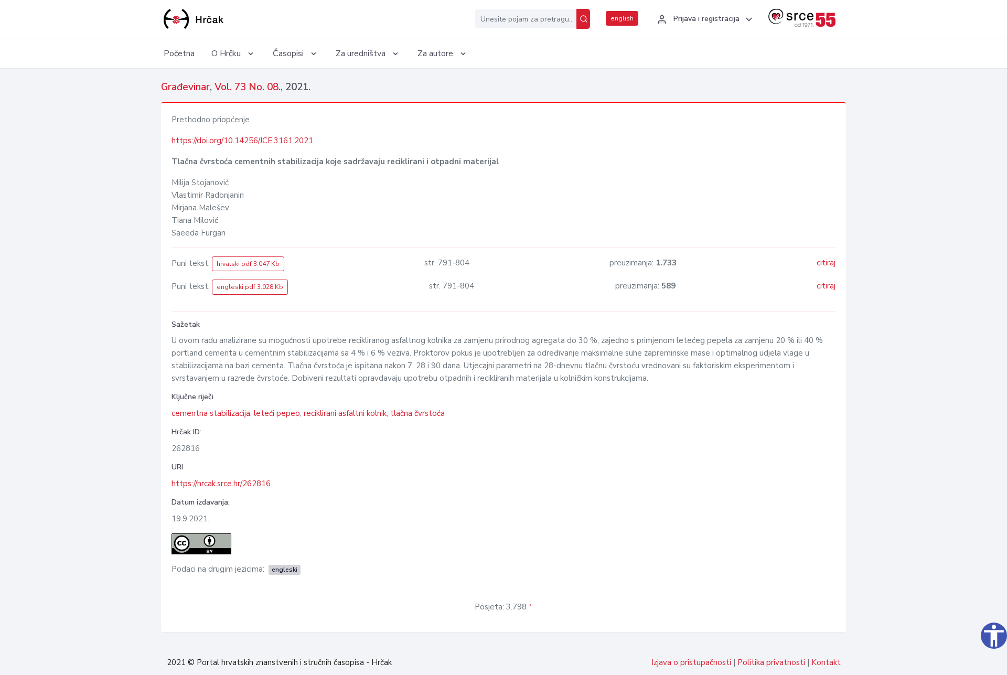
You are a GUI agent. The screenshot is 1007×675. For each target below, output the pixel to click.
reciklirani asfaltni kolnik (345, 413)
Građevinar (185, 87)
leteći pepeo (277, 413)
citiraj (826, 263)
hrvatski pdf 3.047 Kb (248, 264)
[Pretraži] (583, 19)
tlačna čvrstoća (417, 413)
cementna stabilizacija (211, 413)
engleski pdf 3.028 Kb (250, 287)
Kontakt (826, 662)
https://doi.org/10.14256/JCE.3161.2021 (242, 140)
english (622, 18)
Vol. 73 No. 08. (248, 87)
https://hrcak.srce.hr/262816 (221, 483)
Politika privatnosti (771, 662)
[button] (703, 19)
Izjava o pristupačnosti (691, 662)
